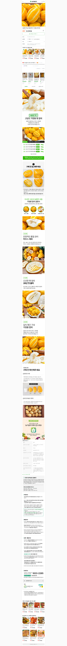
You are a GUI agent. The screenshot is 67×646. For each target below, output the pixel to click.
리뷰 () (33, 86)
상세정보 (26, 86)
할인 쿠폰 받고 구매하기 (33, 33)
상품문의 (41, 86)
